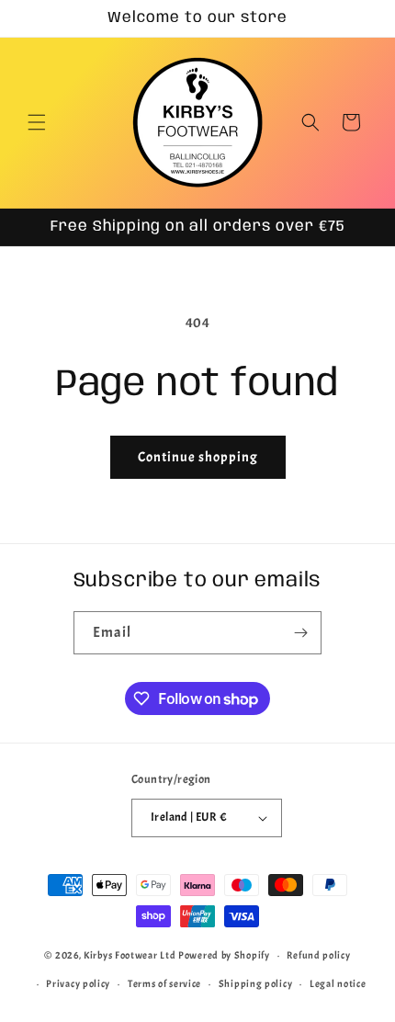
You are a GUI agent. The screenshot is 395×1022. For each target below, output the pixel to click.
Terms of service (164, 983)
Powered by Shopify (224, 954)
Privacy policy (78, 983)
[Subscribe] (300, 632)
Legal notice (338, 983)
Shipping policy (256, 983)
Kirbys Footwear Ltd (129, 954)
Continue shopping (198, 457)
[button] (37, 122)
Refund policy (318, 954)
